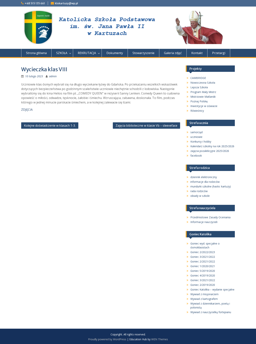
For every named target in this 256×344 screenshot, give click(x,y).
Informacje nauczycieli (203, 222)
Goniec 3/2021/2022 (202, 257)
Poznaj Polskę (199, 101)
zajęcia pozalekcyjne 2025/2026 (209, 151)
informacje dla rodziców (205, 182)
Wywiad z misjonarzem (204, 294)
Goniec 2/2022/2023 (202, 252)
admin (53, 76)
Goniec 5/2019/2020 (202, 271)
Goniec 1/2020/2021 (202, 266)
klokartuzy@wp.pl (66, 3)
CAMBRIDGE (198, 78)
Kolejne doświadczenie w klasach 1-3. (50, 125)
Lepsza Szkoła (199, 87)
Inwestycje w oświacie (203, 106)
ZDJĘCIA (27, 110)
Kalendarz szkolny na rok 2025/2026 (212, 146)
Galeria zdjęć (173, 53)
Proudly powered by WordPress (107, 339)
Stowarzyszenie (143, 53)
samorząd (196, 132)
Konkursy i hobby (200, 141)
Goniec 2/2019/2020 (202, 285)
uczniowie (196, 137)
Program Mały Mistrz (203, 92)
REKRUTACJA (87, 53)
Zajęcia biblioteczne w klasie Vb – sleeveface (146, 125)
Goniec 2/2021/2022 (202, 261)
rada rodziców (199, 191)
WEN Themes (159, 339)
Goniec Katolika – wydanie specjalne (212, 289)
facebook (196, 155)
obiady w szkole (200, 196)
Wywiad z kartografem (204, 299)
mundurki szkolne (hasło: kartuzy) (210, 186)
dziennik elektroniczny (203, 177)
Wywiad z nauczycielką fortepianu (210, 312)
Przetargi (218, 53)
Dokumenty (114, 53)
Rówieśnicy (197, 110)
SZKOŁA (61, 53)
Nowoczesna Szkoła (202, 82)
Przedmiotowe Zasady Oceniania (210, 217)
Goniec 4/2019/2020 (202, 275)
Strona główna (36, 53)
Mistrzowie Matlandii (203, 96)
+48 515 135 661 (35, 3)
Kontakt (197, 53)
